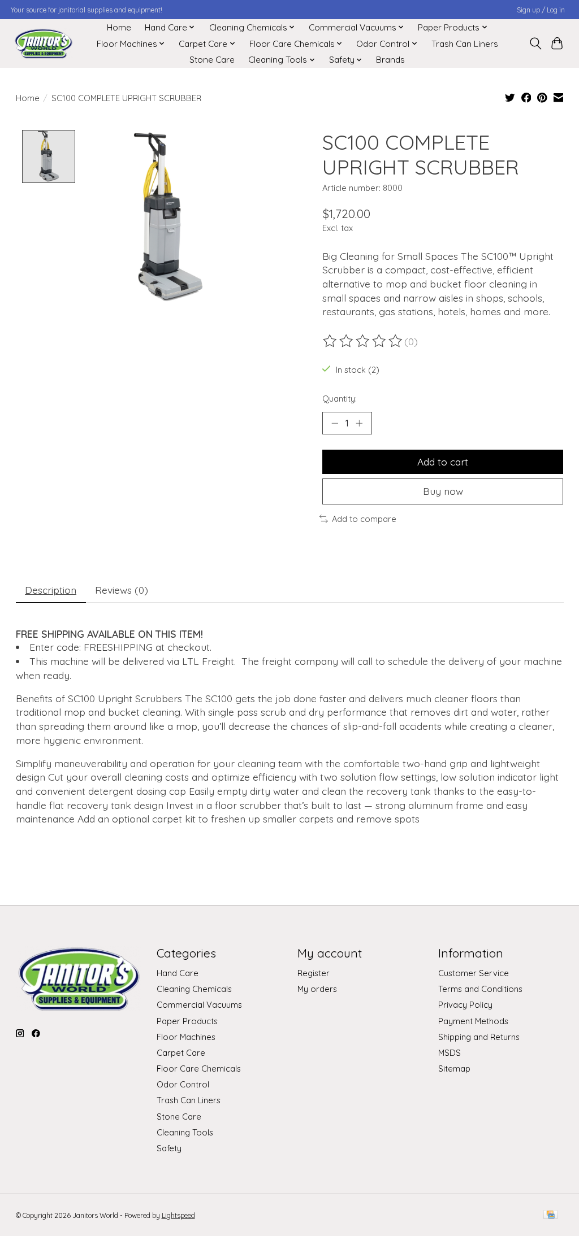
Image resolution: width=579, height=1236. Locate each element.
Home (119, 27)
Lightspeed (178, 1215)
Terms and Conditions (480, 988)
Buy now (443, 491)
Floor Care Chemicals (199, 1068)
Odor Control (183, 1084)
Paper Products (187, 1021)
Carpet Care (181, 1052)
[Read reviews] (363, 341)
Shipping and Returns (479, 1037)
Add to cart (442, 461)
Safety (169, 1148)
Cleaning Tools (185, 1132)
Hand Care (177, 973)
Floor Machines (186, 1037)
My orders (317, 988)
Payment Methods (473, 1021)
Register (313, 973)
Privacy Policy (465, 1004)
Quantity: (339, 398)
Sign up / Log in (541, 10)
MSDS (449, 1052)
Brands (390, 59)
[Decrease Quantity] (335, 423)
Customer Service (473, 973)
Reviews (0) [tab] (121, 590)
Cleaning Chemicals (194, 988)
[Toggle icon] (535, 43)
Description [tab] (50, 590)
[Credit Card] (550, 1215)
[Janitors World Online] (43, 43)
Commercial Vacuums (199, 1004)
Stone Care (212, 59)
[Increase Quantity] (359, 423)
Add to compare (364, 518)
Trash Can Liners (464, 43)
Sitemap (454, 1068)
